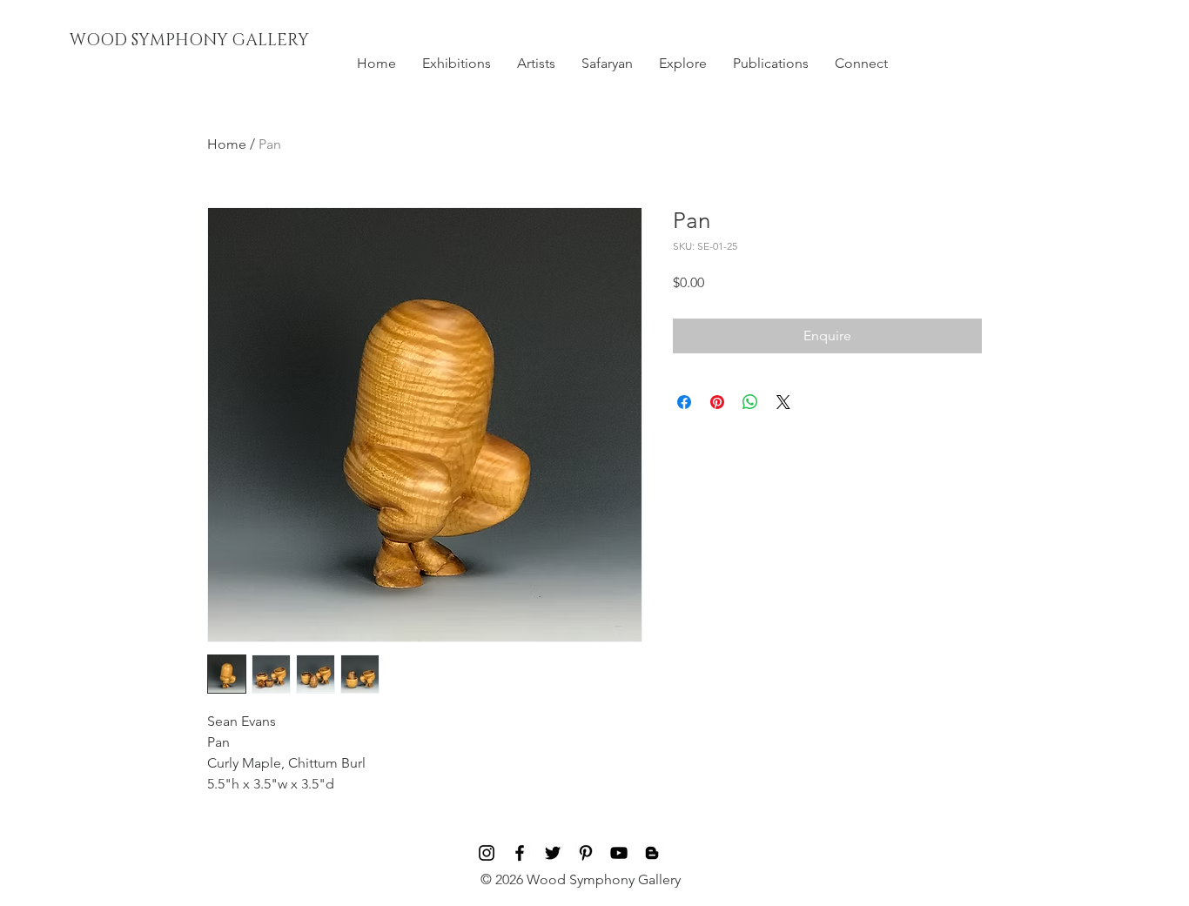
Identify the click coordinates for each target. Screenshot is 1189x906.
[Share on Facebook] (684, 402)
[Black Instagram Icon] (486, 852)
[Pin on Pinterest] (717, 402)
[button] (456, 63)
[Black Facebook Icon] (519, 852)
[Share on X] (783, 402)
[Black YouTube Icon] (618, 852)
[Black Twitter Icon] (552, 852)
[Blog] (652, 852)
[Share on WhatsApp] (750, 402)
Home (226, 144)
